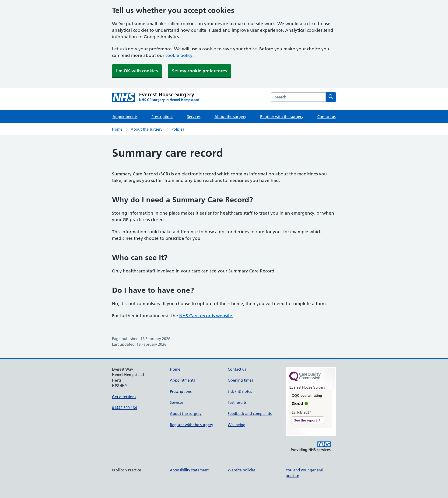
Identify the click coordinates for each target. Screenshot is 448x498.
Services (193, 116)
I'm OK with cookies (137, 70)
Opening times (240, 380)
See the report (305, 420)
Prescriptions (162, 116)
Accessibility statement (189, 470)
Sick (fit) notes (240, 391)
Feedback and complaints (250, 413)
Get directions (124, 396)
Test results (237, 402)
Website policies (241, 470)
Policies (178, 129)
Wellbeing (236, 424)
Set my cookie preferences (199, 70)
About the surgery (230, 116)
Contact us (326, 116)
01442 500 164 (124, 407)
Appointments (124, 116)
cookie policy (178, 55)
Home (117, 129)
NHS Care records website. (206, 315)
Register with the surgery (281, 116)
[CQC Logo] (305, 380)
